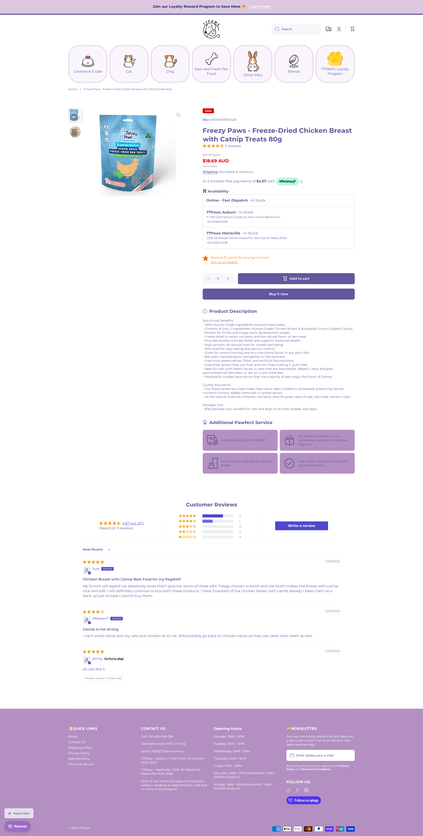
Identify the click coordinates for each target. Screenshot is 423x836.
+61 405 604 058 (160, 736)
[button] (352, 29)
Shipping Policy (80, 748)
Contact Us (76, 742)
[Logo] (211, 29)
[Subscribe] (349, 755)
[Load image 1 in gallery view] (75, 115)
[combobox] (296, 29)
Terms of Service (81, 764)
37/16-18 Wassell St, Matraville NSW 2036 (171, 772)
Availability (218, 191)
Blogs (72, 736)
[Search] (275, 29)
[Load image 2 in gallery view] (75, 132)
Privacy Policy (79, 753)
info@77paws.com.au (167, 751)
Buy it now (278, 294)
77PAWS (84, 828)
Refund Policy (79, 759)
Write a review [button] (301, 526)
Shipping (210, 172)
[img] (93, 562)
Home (72, 89)
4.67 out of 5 (133, 523)
